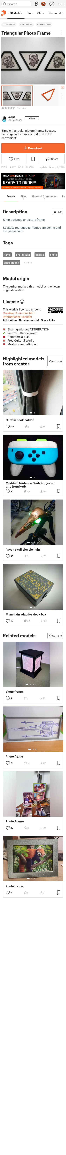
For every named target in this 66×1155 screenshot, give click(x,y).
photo (53, 254)
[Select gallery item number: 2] (34, 413)
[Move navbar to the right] (62, 13)
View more (55, 361)
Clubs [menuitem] (40, 13)
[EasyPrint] (36, 4)
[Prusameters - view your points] (43, 4)
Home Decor (45, 24)
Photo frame (14, 756)
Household (27, 24)
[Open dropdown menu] (61, 32)
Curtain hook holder (20, 420)
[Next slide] (61, 96)
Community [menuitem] (56, 13)
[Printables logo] (3, 13)
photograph (23, 254)
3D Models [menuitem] (16, 13)
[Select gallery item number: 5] (38, 684)
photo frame (14, 691)
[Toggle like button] (8, 426)
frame (7, 254)
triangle (40, 254)
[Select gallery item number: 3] (34, 542)
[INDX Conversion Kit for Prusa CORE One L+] (33, 181)
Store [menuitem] (30, 13)
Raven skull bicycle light (23, 549)
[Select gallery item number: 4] (37, 542)
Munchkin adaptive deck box (26, 614)
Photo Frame (15, 821)
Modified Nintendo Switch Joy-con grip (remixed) (30, 484)
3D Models (10, 24)
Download (35, 148)
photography (11, 262)
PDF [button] (59, 211)
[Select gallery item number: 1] (31, 413)
